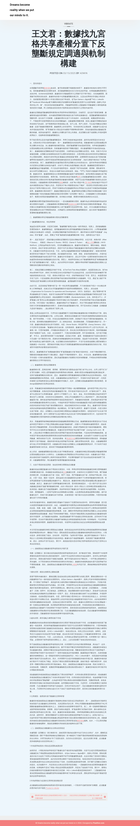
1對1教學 (88, 182)
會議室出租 (72, 204)
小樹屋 (74, 564)
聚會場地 (47, 88)
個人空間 (90, 242)
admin (84, 73)
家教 (61, 182)
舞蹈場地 (80, 721)
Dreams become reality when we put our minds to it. (22, 10)
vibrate (68, 23)
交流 (64, 472)
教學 (78, 177)
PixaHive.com (98, 823)
